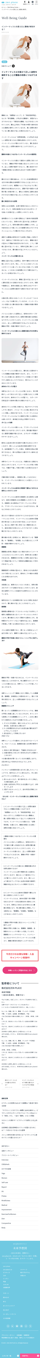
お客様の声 (6, 1287)
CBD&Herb (5, 1164)
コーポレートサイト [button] (9, 1314)
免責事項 (26, 1335)
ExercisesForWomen (9, 1214)
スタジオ (6, 1284)
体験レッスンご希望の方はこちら (20, 970)
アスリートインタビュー (10, 1155)
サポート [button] (6, 1293)
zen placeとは (7, 1270)
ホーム (4, 7)
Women (4, 1178)
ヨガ (4, 1275)
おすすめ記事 (6, 1169)
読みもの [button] (6, 1297)
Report (4, 1187)
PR (2, 1191)
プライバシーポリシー (8, 1335)
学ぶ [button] (4, 1302)
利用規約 (19, 1335)
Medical (4, 1205)
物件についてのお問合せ (26, 1338)
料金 (4, 1281)
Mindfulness (6, 1200)
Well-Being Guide (12, 7)
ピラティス (6, 1272)
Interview (5, 1160)
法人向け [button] (6, 1310)
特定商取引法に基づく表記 (10, 1338)
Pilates (4, 1196)
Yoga (3, 1173)
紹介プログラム (25, 1272)
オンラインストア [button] (9, 1306)
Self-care (5, 1182)
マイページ (23, 1270)
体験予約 (25, 1356)
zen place (6, 1266)
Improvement (7, 1209)
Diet (3, 1218)
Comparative (6, 1223)
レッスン (6, 1278)
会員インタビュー (8, 1151)
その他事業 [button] (6, 1318)
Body (4, 62)
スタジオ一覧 (6, 1356)
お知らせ (23, 1275)
